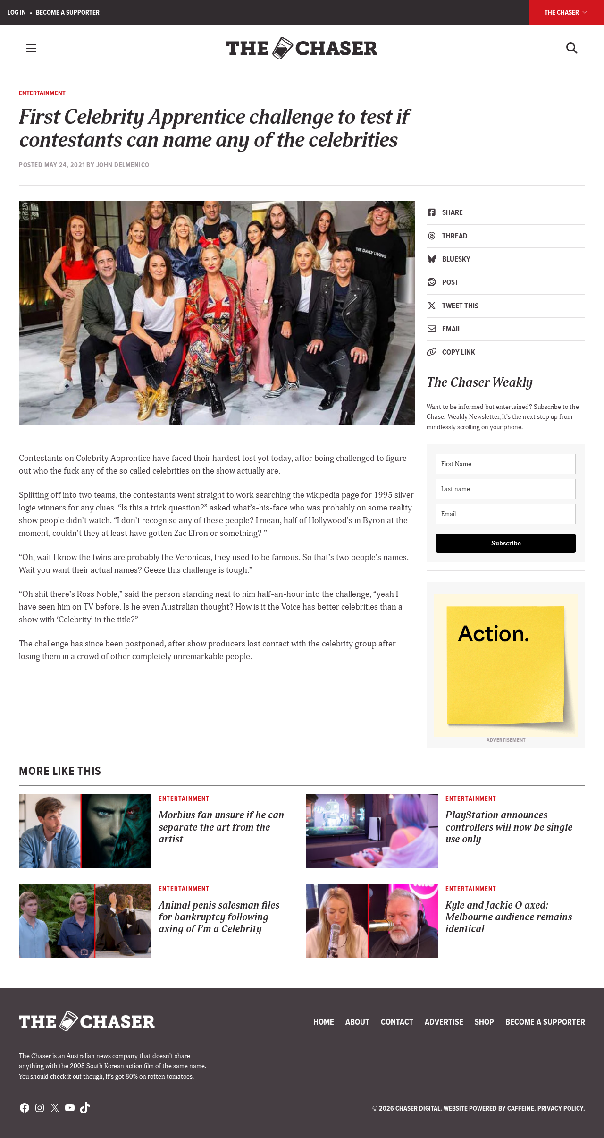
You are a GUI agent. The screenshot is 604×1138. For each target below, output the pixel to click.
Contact (397, 1022)
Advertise (444, 1022)
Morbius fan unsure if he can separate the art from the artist (221, 827)
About (357, 1022)
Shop (484, 1022)
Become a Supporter (68, 12)
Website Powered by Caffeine (489, 1108)
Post (450, 282)
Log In (17, 12)
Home (323, 1022)
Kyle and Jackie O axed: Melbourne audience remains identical (508, 917)
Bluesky (455, 259)
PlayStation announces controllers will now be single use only (508, 827)
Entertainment (42, 93)
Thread (454, 235)
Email (451, 328)
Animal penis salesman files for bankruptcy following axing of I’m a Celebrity (219, 917)
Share (452, 212)
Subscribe (506, 543)
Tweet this (459, 305)
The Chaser (562, 12)
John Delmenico (123, 165)
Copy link (458, 352)
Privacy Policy (560, 1108)
